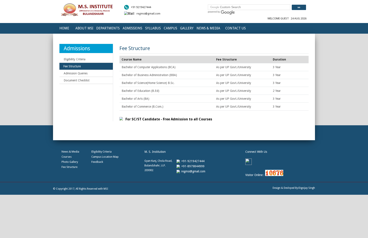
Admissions (132, 28)
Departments (108, 28)
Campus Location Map (105, 156)
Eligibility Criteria (74, 59)
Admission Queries (76, 73)
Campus (170, 28)
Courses (67, 156)
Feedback (97, 161)
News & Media (208, 28)
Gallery (187, 28)
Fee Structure (70, 167)
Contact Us (235, 28)
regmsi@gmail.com (148, 13)
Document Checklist (76, 80)
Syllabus (153, 28)
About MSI (84, 28)
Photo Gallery (70, 161)
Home (64, 28)
